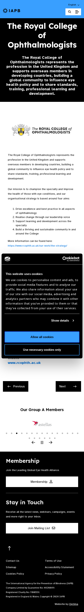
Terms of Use (53, 560)
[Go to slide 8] (42, 433)
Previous (19, 386)
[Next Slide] (51, 443)
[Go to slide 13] (67, 433)
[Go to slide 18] (39, 438)
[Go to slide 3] (17, 433)
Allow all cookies (42, 336)
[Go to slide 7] (37, 433)
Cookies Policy (15, 573)
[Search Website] (69, 12)
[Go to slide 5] (27, 433)
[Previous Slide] (33, 443)
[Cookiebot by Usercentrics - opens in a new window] (62, 258)
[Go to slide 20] (50, 438)
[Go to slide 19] (44, 438)
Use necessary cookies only (42, 349)
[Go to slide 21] (55, 438)
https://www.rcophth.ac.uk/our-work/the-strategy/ (37, 245)
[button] (74, 4)
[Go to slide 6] (32, 433)
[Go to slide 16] (29, 438)
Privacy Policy (53, 573)
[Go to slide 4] (22, 433)
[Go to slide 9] (47, 433)
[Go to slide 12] (62, 433)
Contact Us (12, 560)
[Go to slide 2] (11, 433)
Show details (60, 320)
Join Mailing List (39, 528)
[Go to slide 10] (52, 433)
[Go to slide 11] (57, 433)
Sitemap (11, 567)
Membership (39, 482)
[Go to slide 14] (72, 433)
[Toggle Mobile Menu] (77, 12)
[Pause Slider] (42, 443)
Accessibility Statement (59, 567)
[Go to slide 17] (34, 438)
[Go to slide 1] (6, 433)
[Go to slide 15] (78, 433)
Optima (73, 604)
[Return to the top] (9, 548)
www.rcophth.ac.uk (24, 363)
